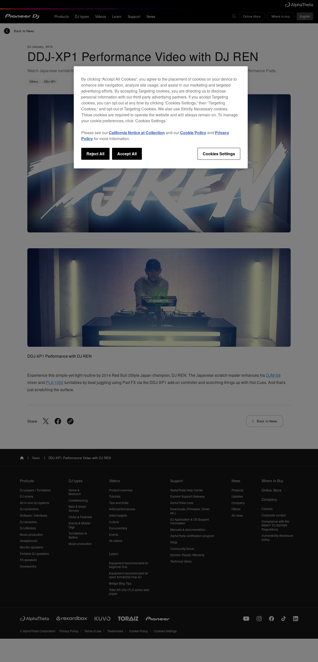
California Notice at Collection (137, 132)
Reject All (95, 154)
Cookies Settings (219, 154)
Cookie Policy (193, 132)
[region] (161, 117)
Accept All (127, 154)
